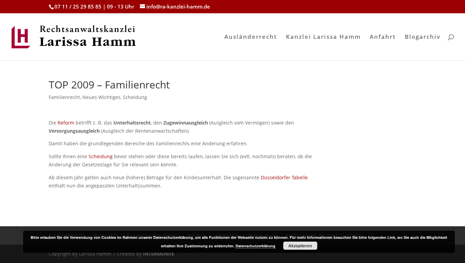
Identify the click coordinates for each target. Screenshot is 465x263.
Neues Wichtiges (101, 97)
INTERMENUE (158, 253)
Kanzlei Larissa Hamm (323, 37)
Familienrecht (64, 97)
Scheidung (135, 97)
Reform (66, 122)
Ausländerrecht (250, 37)
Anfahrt (383, 37)
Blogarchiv (422, 37)
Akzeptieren (300, 246)
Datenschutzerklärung (255, 245)
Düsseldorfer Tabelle (284, 177)
